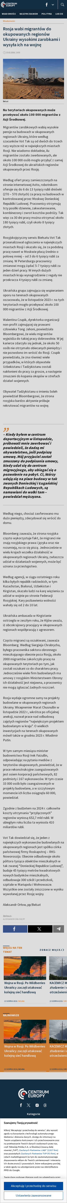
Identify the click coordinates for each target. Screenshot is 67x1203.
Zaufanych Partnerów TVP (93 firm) (38, 1154)
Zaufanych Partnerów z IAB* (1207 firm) (38, 1150)
